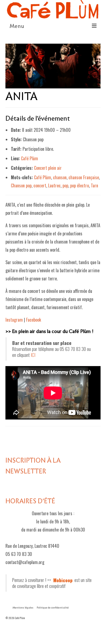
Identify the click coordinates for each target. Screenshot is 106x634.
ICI (33, 354)
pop (65, 185)
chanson (60, 177)
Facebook (33, 319)
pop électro (79, 185)
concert (39, 185)
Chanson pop (21, 185)
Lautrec (54, 185)
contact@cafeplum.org (24, 562)
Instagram (14, 319)
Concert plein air (48, 168)
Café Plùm (29, 158)
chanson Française (83, 177)
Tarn (94, 185)
